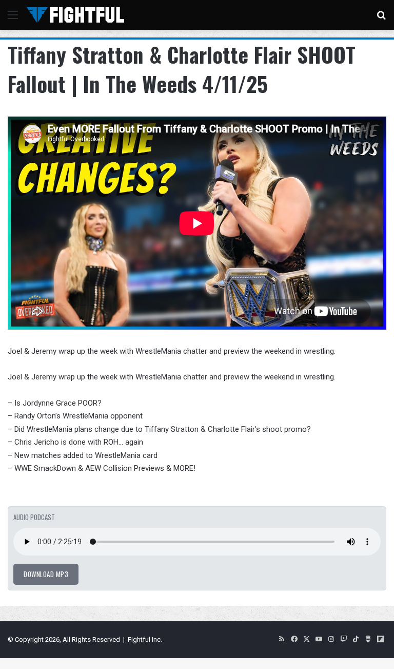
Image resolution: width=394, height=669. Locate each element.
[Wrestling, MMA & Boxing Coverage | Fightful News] (75, 15)
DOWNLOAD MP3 (46, 574)
